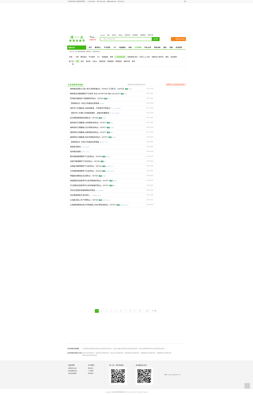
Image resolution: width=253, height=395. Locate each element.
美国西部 (143, 35)
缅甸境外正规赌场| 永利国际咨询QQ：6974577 (88, 123)
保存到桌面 (92, 1)
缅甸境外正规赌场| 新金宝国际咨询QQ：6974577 (89, 137)
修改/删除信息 (112, 1)
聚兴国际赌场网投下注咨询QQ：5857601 (86, 156)
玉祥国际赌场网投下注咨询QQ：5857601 (86, 171)
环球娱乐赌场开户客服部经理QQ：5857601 (87, 98)
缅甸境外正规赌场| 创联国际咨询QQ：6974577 (88, 132)
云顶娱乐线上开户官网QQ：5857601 (84, 200)
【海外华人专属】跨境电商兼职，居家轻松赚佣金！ (90, 113)
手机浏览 (121, 1)
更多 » (134, 61)
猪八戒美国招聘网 (80, 51)
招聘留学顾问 (75, 147)
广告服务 (91, 371)
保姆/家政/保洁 (132, 57)
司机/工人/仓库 (145, 57)
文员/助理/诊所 (96, 51)
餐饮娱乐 (84, 57)
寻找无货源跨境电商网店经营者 (82, 190)
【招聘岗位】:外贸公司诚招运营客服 (84, 103)
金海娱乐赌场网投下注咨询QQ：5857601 (86, 166)
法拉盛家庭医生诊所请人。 (80, 195)
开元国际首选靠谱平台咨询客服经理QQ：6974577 (89, 185)
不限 (77, 57)
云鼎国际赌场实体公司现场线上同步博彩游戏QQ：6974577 (93, 205)
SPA (98, 57)
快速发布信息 (102, 1)
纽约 (108, 35)
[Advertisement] (126, 19)
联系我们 (91, 373)
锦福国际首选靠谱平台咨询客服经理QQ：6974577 (89, 181)
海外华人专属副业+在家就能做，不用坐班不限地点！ (91, 108)
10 (140, 311)
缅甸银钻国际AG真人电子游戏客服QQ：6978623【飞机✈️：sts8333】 (97, 89)
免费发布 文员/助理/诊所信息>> (176, 84)
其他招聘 (173, 57)
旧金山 (120, 35)
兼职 (167, 57)
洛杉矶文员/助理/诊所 (102, 353)
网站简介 (91, 368)
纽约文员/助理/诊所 (88, 353)
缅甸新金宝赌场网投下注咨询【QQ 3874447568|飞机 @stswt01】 (95, 94)
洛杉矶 (114, 35)
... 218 (146, 311)
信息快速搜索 (72, 373)
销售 (111, 57)
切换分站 (93, 40)
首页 (90, 47)
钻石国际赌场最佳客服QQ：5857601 (84, 118)
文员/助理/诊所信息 (75, 85)
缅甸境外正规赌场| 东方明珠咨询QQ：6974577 (88, 127)
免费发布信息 (180, 39)
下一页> (154, 311)
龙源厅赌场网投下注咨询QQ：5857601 (85, 161)
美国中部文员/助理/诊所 (89, 355)
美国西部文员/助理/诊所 (164, 353)
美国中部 (150, 35)
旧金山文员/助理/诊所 (116, 353)
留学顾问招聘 (75, 152)
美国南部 (135, 35)
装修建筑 (105, 57)
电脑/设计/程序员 (158, 57)
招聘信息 (88, 51)
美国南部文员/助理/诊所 (148, 353)
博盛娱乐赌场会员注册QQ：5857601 (84, 176)
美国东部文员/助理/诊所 (132, 353)
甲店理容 (92, 57)
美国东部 (127, 35)
